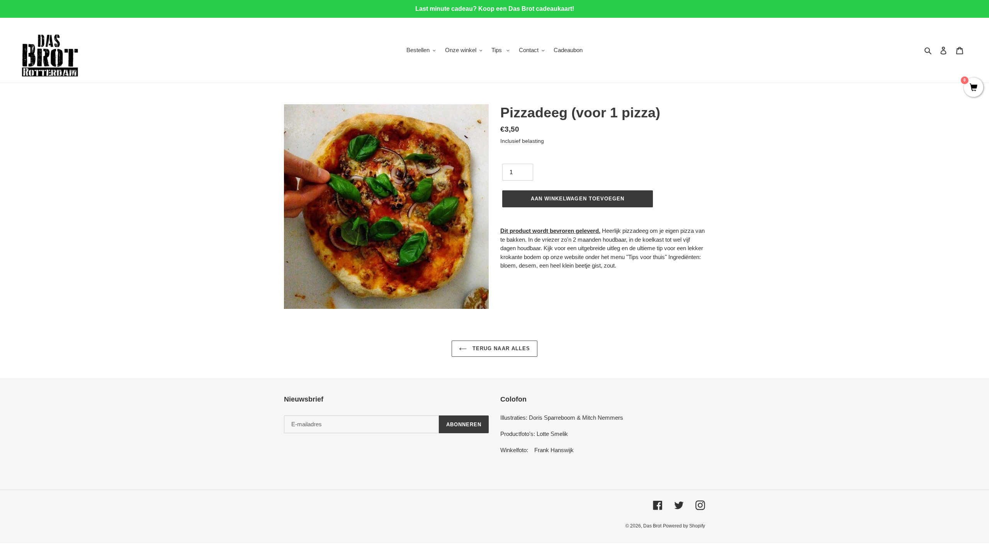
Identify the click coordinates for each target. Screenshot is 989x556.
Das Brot (652, 526)
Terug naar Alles (500, 348)
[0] (973, 88)
